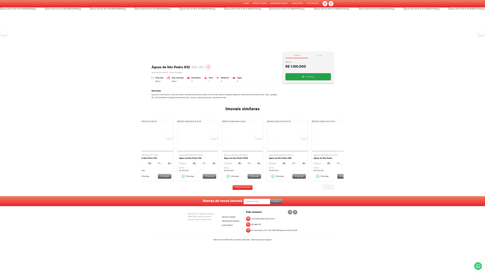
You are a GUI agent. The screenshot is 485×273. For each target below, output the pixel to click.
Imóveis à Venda (259, 3)
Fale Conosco (313, 3)
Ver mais (165, 176)
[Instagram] (331, 3)
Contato (319, 55)
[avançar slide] (330, 187)
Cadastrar (276, 201)
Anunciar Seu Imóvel (279, 3)
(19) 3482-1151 (256, 224)
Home (246, 3)
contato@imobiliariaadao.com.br (263, 219)
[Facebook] (325, 3)
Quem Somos (297, 3)
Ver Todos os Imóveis (242, 187)
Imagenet (268, 240)
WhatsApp (309, 77)
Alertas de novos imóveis (222, 201)
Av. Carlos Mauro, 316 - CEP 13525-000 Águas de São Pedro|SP (274, 230)
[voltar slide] (325, 187)
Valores (296, 55)
